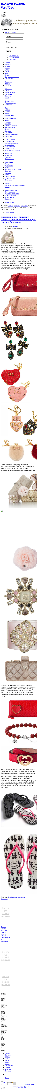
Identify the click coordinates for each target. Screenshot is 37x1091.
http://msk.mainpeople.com (16, 897)
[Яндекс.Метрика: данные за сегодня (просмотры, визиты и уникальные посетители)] (30, 1084)
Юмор (7, 1062)
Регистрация (13, 59)
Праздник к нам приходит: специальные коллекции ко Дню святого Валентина (18, 219)
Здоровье (8, 1060)
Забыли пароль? (14, 56)
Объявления (9, 1065)
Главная (10, 206)
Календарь (8, 1069)
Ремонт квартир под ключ (4, 928)
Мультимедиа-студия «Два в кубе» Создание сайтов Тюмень (21, 1086)
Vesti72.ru (3, 1083)
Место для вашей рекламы (5, 912)
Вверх (7, 1078)
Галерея (7, 1067)
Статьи (7, 1064)
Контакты (8, 1071)
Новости (17, 206)
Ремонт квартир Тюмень (3, 934)
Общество (24, 206)
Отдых (7, 1058)
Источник (4, 899)
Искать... (4, 12)
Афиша (7, 1057)
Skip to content (9, 202)
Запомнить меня (11, 47)
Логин (8, 36)
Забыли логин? (14, 57)
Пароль (8, 42)
